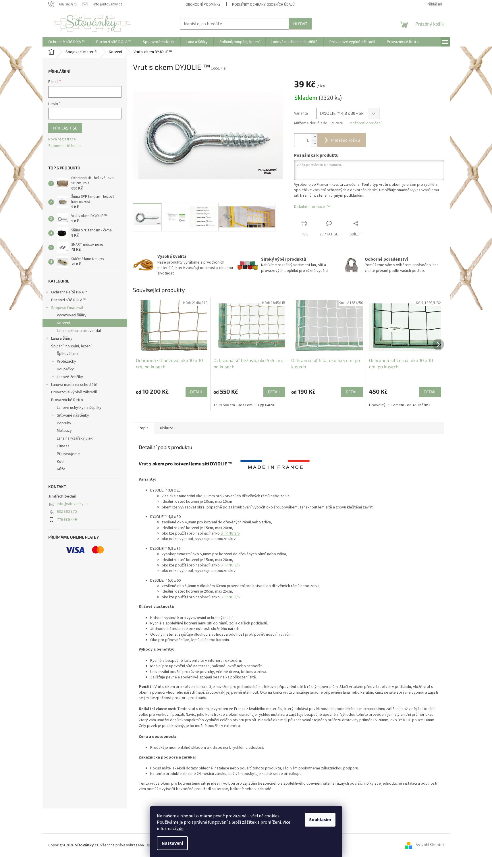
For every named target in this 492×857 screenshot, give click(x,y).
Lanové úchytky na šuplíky (79, 408)
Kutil (60, 462)
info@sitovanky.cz (72, 504)
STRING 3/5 (230, 533)
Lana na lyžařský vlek (75, 438)
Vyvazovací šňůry (71, 315)
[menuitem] (66, 42)
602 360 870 (67, 511)
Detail (196, 391)
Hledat (300, 23)
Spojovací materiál (67, 308)
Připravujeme (68, 454)
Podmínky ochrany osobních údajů (263, 4)
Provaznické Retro (67, 400)
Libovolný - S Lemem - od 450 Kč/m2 (399, 405)
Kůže (61, 469)
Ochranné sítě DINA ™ (69, 292)
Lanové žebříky (70, 377)
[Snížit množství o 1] (314, 143)
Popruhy (64, 423)
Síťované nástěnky (73, 415)
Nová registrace (62, 139)
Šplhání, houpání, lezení (71, 346)
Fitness (63, 446)
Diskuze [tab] (166, 428)
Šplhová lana (67, 354)
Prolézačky (66, 361)
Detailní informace (309, 207)
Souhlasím (320, 820)
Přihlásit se (65, 127)
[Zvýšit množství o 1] (314, 137)
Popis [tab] (143, 428)
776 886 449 (67, 520)
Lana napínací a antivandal (79, 331)
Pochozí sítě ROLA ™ (68, 300)
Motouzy (64, 431)
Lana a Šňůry (61, 338)
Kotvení (63, 323)
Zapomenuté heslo (64, 146)
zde (180, 828)
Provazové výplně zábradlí (74, 392)
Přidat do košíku (345, 140)
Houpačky (65, 369)
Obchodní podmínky (203, 4)
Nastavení (172, 843)
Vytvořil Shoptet (430, 845)
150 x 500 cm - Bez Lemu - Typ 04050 (244, 405)
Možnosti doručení (365, 123)
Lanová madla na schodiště (74, 385)
